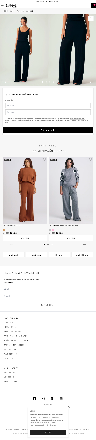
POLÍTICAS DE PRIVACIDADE (16, 340)
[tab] (44, 244)
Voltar (12, 245)
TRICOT (59, 254)
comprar (25, 238)
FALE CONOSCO (10, 354)
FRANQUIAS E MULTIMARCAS (16, 336)
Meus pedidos (10, 372)
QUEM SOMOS (9, 322)
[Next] (89, 82)
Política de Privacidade (49, 425)
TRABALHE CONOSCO (13, 331)
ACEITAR (48, 432)
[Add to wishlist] (91, 18)
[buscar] (89, 5)
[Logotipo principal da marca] (11, 6)
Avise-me (48, 129)
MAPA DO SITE (10, 349)
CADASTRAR (48, 305)
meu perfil (9, 377)
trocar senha (10, 381)
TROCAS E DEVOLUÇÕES (14, 345)
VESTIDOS (82, 254)
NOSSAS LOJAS (10, 327)
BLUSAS (14, 254)
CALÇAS (37, 254)
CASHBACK (8, 358)
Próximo (84, 245)
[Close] (68, 407)
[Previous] (6, 82)
